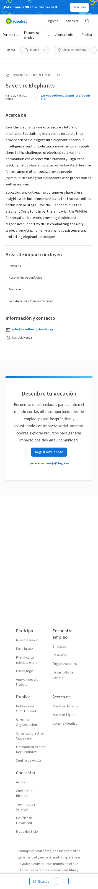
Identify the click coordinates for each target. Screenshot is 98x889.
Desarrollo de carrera (62, 675)
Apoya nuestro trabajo (27, 682)
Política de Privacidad (24, 820)
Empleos (59, 646)
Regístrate (71, 21)
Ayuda (20, 782)
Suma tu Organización (26, 722)
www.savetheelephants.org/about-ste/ (66, 97)
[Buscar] (87, 21)
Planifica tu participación (26, 660)
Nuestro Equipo (64, 714)
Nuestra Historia (65, 706)
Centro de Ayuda (28, 760)
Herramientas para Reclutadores (31, 749)
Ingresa (52, 21)
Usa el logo (24, 671)
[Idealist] (16, 21)
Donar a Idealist (64, 723)
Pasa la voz (24, 648)
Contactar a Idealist (25, 793)
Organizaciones (64, 663)
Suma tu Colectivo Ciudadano (30, 736)
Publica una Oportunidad (26, 709)
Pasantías (60, 655)
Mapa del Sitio (27, 831)
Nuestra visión (27, 640)
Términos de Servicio (25, 807)
